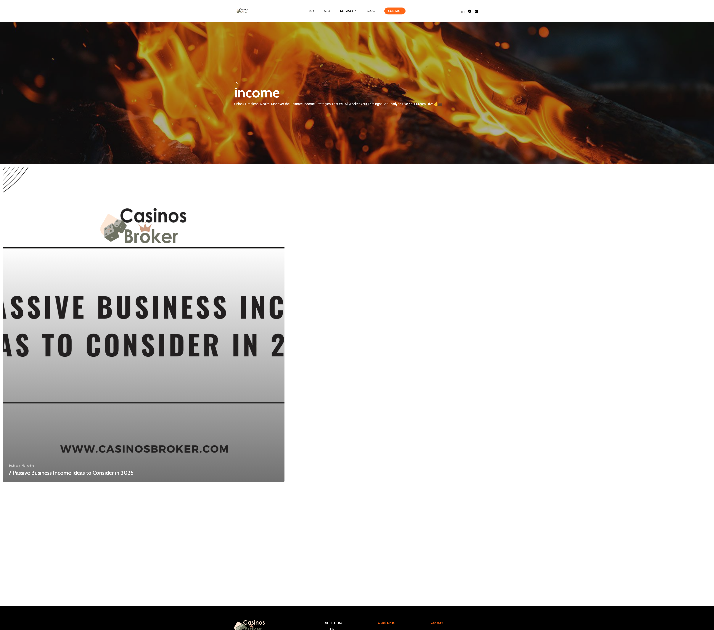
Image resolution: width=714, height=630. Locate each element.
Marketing (28, 465)
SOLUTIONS (334, 623)
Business (14, 465)
